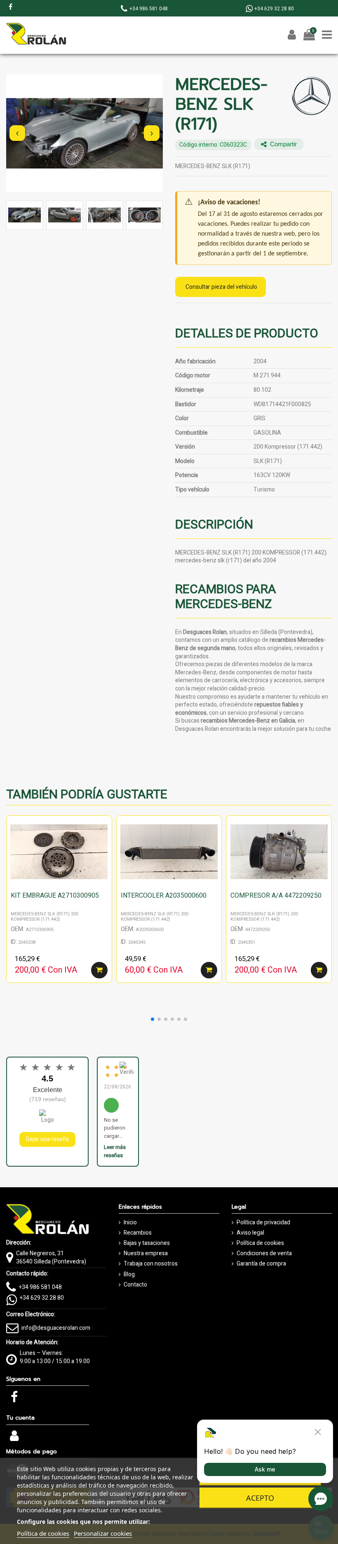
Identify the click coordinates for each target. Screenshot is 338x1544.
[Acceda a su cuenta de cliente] (14, 1438)
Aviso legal (250, 1233)
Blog (129, 1274)
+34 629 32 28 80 (42, 1298)
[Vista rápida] (105, 842)
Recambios (138, 1233)
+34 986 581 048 (40, 1287)
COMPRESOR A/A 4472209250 (276, 896)
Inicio (130, 1223)
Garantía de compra (261, 1264)
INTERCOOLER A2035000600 (164, 896)
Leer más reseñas (115, 1151)
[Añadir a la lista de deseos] (105, 828)
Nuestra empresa (146, 1253)
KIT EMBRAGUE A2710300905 (55, 896)
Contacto (135, 1285)
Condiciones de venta (264, 1253)
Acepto (260, 1498)
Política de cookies (260, 1243)
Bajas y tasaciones (147, 1243)
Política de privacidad (263, 1223)
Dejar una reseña (47, 1139)
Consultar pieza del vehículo (221, 287)
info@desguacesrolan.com (55, 1328)
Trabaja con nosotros (151, 1264)
